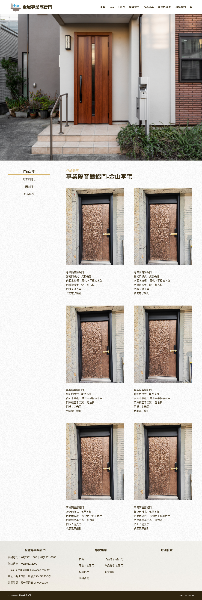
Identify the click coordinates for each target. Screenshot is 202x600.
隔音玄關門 (29, 179)
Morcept (191, 595)
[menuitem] (102, 7)
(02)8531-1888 (29, 557)
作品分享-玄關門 (114, 565)
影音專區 (29, 194)
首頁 (81, 559)
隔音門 (29, 186)
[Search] (191, 7)
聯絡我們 (84, 578)
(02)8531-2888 (48, 557)
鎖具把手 (84, 572)
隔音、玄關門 (86, 565)
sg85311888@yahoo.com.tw (34, 570)
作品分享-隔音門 (114, 559)
